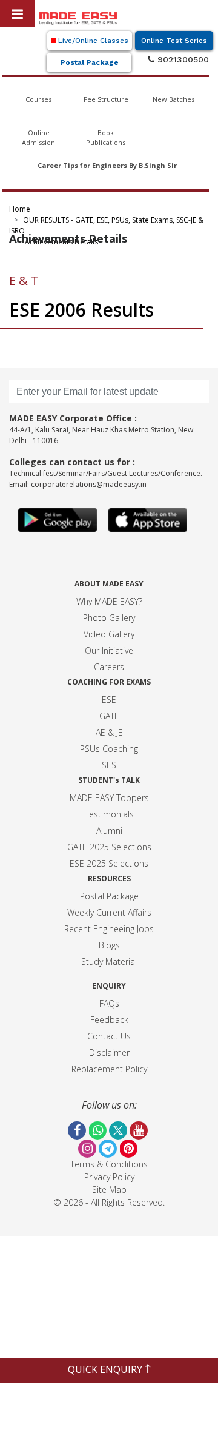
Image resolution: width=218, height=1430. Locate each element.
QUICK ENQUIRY (106, 1369)
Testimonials (109, 814)
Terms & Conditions (109, 1164)
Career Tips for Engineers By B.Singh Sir (107, 165)
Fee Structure (106, 99)
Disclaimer (109, 1052)
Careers (109, 667)
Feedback (109, 1020)
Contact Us (109, 1036)
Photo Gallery (109, 617)
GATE (109, 716)
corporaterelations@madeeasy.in (89, 484)
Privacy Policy (109, 1177)
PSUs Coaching (109, 748)
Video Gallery (109, 634)
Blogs (109, 945)
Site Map (109, 1189)
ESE (109, 699)
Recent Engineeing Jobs (109, 929)
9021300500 (181, 59)
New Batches (173, 99)
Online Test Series (174, 40)
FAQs (109, 1003)
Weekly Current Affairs (109, 912)
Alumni (109, 830)
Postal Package (89, 62)
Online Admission (38, 137)
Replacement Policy (109, 1069)
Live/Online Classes (92, 40)
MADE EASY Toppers (109, 798)
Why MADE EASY (107, 601)
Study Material (109, 961)
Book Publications (105, 137)
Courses (38, 99)
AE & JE (109, 732)
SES (109, 765)
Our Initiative (109, 650)
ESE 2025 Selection (107, 863)
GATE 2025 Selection (107, 847)
